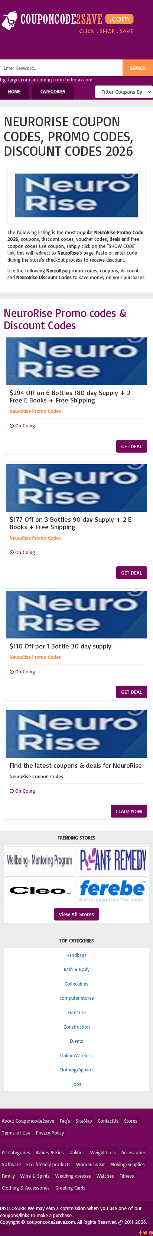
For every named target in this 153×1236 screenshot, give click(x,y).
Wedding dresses (73, 1176)
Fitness (127, 1176)
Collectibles (76, 984)
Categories (52, 91)
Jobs (76, 1084)
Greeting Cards (70, 1188)
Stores (130, 1121)
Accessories (133, 1152)
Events (76, 1041)
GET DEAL (131, 446)
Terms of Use (16, 1133)
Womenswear (90, 1164)
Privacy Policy (50, 1133)
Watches (105, 1176)
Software (11, 1164)
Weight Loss (103, 1152)
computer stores (76, 998)
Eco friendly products (48, 1164)
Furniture (77, 1012)
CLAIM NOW (128, 811)
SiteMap (84, 1121)
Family (8, 1176)
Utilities (77, 1152)
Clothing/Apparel (76, 1069)
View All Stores (76, 914)
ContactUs (108, 1121)
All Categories (16, 1152)
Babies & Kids (50, 1152)
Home (14, 91)
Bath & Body (76, 969)
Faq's (65, 1121)
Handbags (76, 955)
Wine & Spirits (35, 1176)
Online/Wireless (76, 1055)
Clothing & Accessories (26, 1188)
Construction (77, 1027)
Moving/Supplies (127, 1164)
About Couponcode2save (28, 1121)
